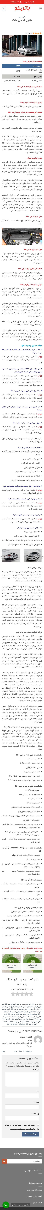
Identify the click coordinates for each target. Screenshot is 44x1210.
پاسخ (3, 1051)
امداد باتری (37, 1202)
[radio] (31, 994)
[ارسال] (4, 1161)
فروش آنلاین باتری (34, 1189)
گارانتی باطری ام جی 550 (10, 1019)
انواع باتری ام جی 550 (22, 1007)
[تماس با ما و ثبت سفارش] (5, 1204)
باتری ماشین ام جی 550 (19, 1009)
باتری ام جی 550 (33, 1009)
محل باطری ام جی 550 (17, 1021)
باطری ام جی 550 (27, 1012)
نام (37, 1091)
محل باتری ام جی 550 (33, 1021)
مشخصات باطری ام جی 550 (16, 1024)
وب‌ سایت (35, 1113)
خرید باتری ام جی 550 (15, 1014)
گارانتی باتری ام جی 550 (28, 1019)
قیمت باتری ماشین (34, 1196)
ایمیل (36, 1102)
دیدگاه (36, 1070)
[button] (40, 8)
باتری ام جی (22, 17)
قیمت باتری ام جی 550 (21, 1016)
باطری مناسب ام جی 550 (32, 1014)
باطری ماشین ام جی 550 (12, 1012)
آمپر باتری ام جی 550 (12, 1004)
